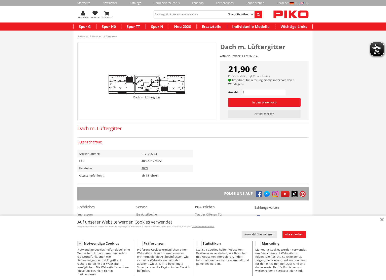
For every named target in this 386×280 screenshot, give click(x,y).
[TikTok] (295, 194)
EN (307, 3)
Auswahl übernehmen (259, 234)
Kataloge (135, 3)
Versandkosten (261, 76)
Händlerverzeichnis (167, 3)
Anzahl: (233, 92)
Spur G (85, 26)
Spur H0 (109, 26)
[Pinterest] (303, 194)
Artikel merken (264, 114)
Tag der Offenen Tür (209, 214)
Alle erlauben (294, 234)
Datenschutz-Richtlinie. (203, 226)
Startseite (83, 3)
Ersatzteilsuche (146, 214)
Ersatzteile (211, 26)
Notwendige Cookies (101, 243)
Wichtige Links (294, 26)
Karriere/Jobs (225, 3)
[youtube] (285, 194)
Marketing (270, 243)
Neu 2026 (182, 26)
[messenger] (267, 194)
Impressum (85, 214)
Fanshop (198, 3)
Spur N (157, 26)
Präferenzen (154, 243)
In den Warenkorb (264, 102)
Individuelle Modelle (251, 26)
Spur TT (133, 26)
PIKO (145, 168)
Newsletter (110, 3)
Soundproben (255, 3)
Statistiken (212, 243)
